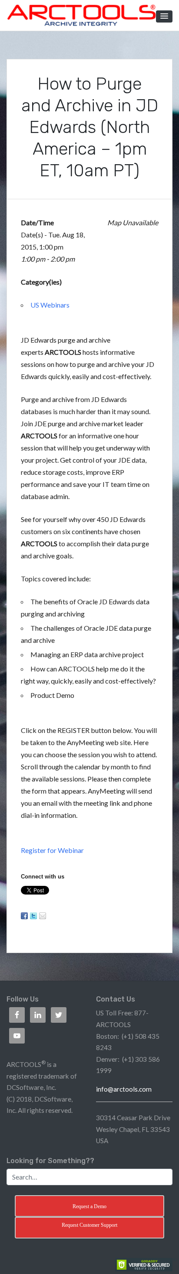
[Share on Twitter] (33, 915)
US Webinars (50, 305)
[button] (164, 16)
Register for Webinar (52, 850)
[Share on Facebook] (24, 915)
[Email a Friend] (42, 915)
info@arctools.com (124, 1089)
